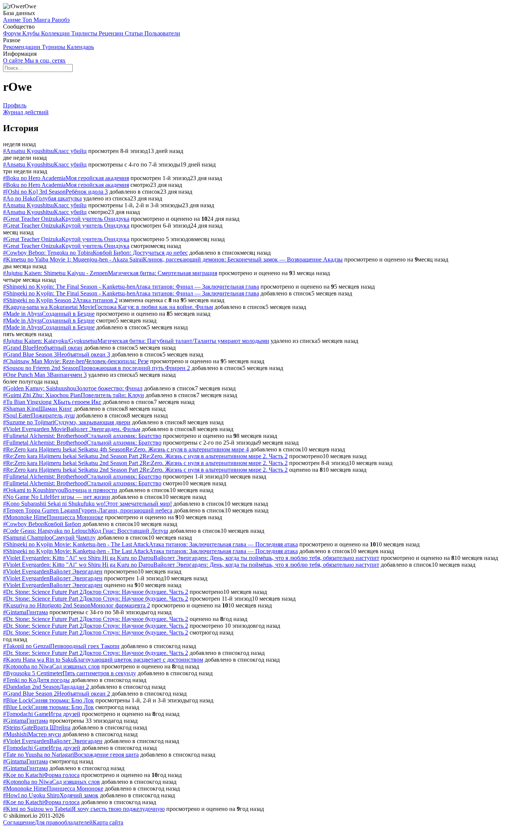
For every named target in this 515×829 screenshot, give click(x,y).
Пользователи (162, 33)
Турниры (54, 47)
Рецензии (112, 33)
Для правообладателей (64, 822)
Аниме (12, 20)
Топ (28, 20)
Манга (43, 20)
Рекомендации (22, 47)
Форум (12, 33)
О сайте (14, 60)
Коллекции (56, 33)
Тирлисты (85, 33)
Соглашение (19, 822)
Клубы (31, 33)
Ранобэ (61, 20)
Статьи (134, 33)
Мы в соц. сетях (45, 60)
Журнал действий (26, 112)
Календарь (80, 47)
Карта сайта (108, 822)
